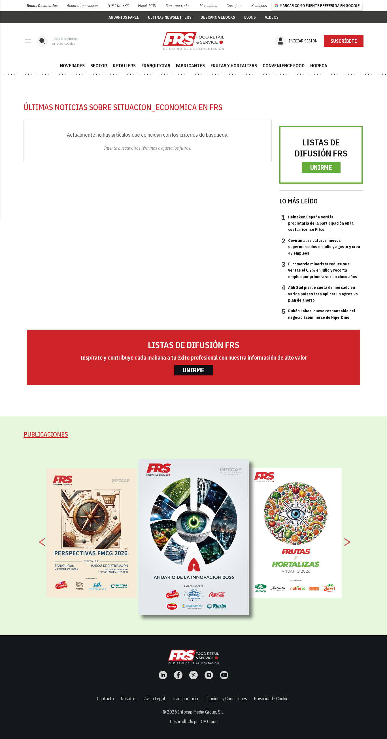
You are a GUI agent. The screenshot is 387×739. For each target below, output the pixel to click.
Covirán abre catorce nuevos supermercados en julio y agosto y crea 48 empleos (321, 246)
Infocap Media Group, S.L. (201, 712)
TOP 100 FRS (118, 5)
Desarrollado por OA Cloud (194, 721)
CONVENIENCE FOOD (284, 65)
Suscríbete (344, 41)
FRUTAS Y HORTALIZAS (233, 65)
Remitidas (259, 5)
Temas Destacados (42, 5)
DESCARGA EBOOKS (218, 17)
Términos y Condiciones (226, 698)
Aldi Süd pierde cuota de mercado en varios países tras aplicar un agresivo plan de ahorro (320, 293)
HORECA (318, 65)
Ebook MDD (147, 5)
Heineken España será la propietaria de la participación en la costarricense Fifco (318, 223)
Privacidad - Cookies (272, 698)
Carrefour (234, 5)
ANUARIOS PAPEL (124, 17)
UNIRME (321, 167)
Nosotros (129, 698)
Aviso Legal (154, 698)
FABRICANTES (190, 65)
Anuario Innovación (82, 5)
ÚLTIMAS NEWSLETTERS (170, 17)
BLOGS (250, 17)
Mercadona (208, 5)
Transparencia (185, 698)
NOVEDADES (72, 65)
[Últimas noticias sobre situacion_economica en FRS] (193, 41)
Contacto (105, 698)
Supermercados (178, 5)
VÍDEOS (271, 17)
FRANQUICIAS (155, 65)
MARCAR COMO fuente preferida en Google (320, 5)
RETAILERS (124, 65)
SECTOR (98, 65)
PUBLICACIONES (46, 434)
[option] (194, 536)
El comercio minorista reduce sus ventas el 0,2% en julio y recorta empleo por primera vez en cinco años (319, 270)
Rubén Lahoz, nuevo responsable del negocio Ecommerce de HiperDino (318, 314)
